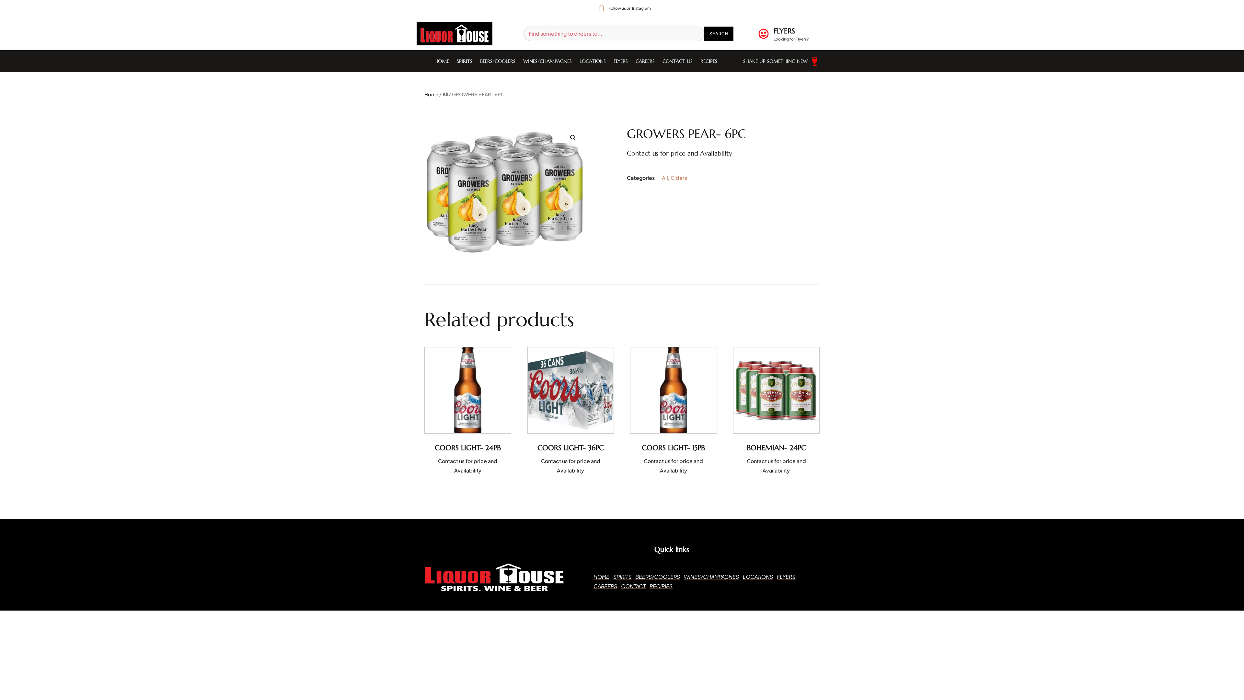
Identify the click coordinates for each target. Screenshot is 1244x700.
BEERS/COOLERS (497, 61)
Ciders (679, 177)
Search (719, 33)
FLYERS (784, 31)
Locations (593, 61)
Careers (645, 61)
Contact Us (677, 61)
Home (441, 61)
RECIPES (708, 61)
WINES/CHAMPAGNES (547, 61)
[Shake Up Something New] (814, 61)
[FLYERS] (763, 34)
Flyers (621, 61)
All (445, 94)
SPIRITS (464, 61)
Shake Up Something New (775, 61)
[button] (573, 138)
